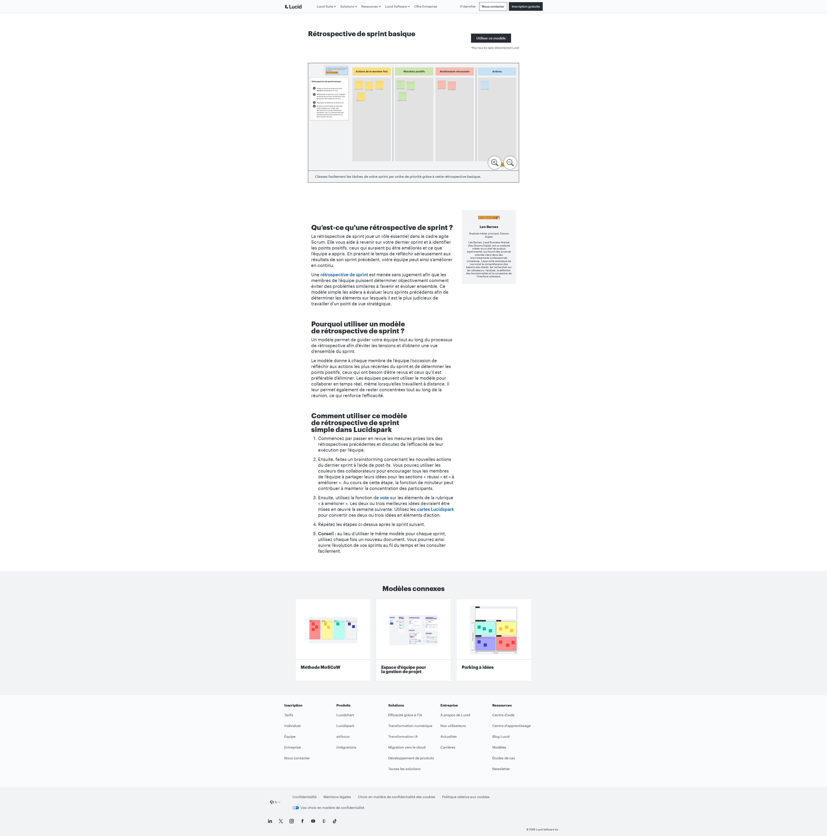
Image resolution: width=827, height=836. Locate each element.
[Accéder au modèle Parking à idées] (494, 640)
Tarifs (288, 715)
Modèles (499, 747)
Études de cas (503, 758)
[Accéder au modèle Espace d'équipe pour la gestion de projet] (413, 640)
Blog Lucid (501, 736)
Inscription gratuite (526, 6)
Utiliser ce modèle (491, 38)
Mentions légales (337, 797)
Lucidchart (345, 715)
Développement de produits (411, 758)
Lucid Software (396, 6)
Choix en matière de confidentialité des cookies (396, 797)
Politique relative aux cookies (466, 797)
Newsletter (501, 769)
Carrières (447, 747)
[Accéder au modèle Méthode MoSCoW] (332, 640)
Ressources (369, 6)
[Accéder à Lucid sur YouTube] (313, 821)
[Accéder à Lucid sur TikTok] (335, 821)
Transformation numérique (410, 726)
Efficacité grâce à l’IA (405, 715)
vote (384, 497)
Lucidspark (345, 726)
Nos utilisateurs (453, 726)
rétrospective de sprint (344, 274)
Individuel (292, 726)
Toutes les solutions (404, 769)
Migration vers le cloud (407, 747)
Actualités (448, 736)
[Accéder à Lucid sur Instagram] (291, 821)
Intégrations (346, 747)
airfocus (343, 736)
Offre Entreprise (425, 6)
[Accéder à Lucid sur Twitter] (281, 821)
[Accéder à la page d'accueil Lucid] (299, 6)
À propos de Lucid (455, 715)
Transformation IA (403, 736)
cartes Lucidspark (435, 509)
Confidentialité (304, 797)
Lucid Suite (325, 6)
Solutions (347, 6)
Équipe (289, 736)
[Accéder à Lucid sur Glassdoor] (324, 821)
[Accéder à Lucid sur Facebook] (302, 821)
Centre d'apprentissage (511, 726)
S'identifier (468, 6)
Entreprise (292, 747)
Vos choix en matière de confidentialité (332, 807)
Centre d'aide (503, 715)
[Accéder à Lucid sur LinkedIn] (270, 821)
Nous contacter (493, 6)
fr (276, 802)
